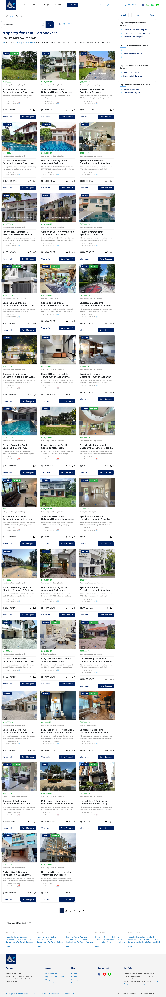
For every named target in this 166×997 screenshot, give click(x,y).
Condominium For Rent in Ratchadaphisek (144, 942)
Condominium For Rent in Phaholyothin (110, 942)
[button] (11, 5)
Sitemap (74, 983)
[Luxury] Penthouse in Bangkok (135, 30)
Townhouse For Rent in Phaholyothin (109, 939)
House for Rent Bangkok (132, 50)
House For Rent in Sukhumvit (17, 937)
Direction (9, 987)
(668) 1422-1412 (133, 5)
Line (137, 15)
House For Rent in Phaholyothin (107, 937)
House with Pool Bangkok (133, 37)
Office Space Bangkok (131, 93)
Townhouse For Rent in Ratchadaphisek (143, 939)
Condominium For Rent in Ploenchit (79, 942)
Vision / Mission (51, 974)
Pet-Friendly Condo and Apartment (136, 33)
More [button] (8, 947)
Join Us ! (72, 5)
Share (151, 15)
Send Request (28, 116)
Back (3, 16)
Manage (45, 4)
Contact (74, 974)
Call (124, 15)
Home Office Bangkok (131, 89)
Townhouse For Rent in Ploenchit (78, 939)
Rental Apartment (130, 57)
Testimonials (49, 983)
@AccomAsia (68, 994)
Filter (60, 24)
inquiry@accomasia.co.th (112, 5)
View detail (7, 116)
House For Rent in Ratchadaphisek (141, 937)
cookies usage (140, 984)
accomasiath (55, 994)
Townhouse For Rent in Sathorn (49, 939)
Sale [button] (33, 4)
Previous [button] (3, 67)
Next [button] (35, 67)
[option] (19, 65)
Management (50, 980)
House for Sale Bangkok (132, 72)
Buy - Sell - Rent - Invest (54, 977)
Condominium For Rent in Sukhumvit (20, 942)
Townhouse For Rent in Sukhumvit (19, 939)
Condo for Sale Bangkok (132, 76)
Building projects (77, 980)
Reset (70, 23)
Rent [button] (23, 4)
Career (58, 4)
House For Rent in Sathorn (47, 937)
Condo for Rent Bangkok (132, 53)
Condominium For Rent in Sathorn (50, 942)
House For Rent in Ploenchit (76, 937)
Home (11, 16)
